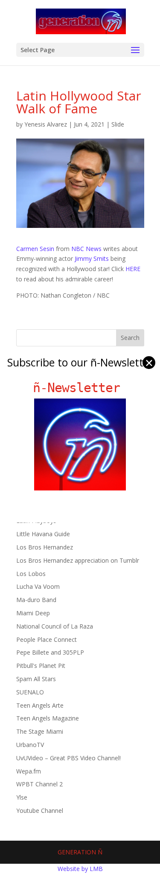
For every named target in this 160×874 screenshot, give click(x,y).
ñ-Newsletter (80, 387)
